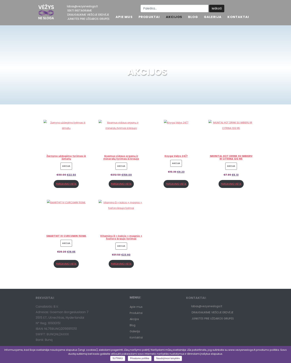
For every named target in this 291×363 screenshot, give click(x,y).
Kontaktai (238, 17)
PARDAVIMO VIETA (66, 184)
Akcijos (174, 17)
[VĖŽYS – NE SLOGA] (46, 12)
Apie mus (124, 17)
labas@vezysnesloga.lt (82, 6)
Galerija (213, 17)
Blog (193, 17)
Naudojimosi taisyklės (168, 358)
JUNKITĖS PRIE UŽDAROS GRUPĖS (88, 19)
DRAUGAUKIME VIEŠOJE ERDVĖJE (88, 15)
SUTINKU (117, 358)
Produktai (149, 17)
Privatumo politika (139, 358)
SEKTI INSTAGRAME (79, 10)
